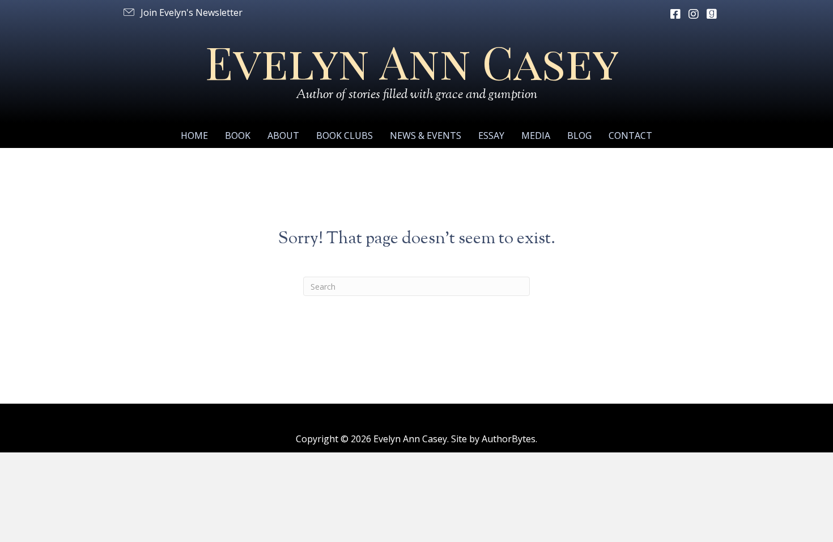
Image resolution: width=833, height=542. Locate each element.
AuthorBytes (509, 439)
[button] (182, 12)
